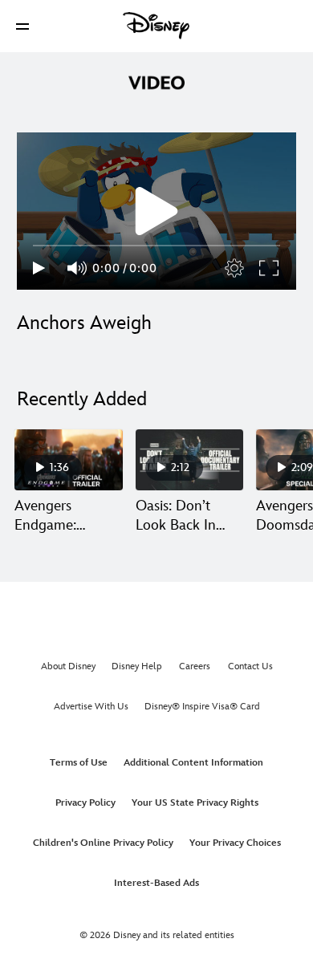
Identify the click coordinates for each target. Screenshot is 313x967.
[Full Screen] (269, 268)
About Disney (68, 666)
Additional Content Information (193, 763)
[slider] (156, 246)
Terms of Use (79, 763)
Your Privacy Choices (235, 843)
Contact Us (250, 666)
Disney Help (137, 666)
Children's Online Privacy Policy (103, 843)
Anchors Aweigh (84, 323)
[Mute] (77, 268)
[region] (156, 211)
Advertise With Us (91, 707)
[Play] (39, 268)
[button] (22, 26)
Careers (194, 666)
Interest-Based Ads (156, 883)
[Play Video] (156, 211)
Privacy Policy (85, 803)
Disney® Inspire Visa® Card (202, 707)
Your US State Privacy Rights (195, 803)
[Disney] (156, 25)
